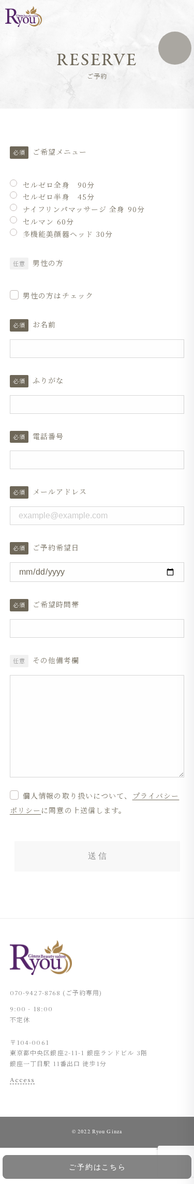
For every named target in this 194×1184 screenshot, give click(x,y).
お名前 (44, 324)
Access (22, 1078)
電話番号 (48, 436)
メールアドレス (60, 491)
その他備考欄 (56, 660)
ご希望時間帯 (56, 604)
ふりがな (48, 380)
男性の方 (48, 263)
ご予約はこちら (98, 1167)
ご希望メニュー (60, 151)
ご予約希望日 (56, 547)
